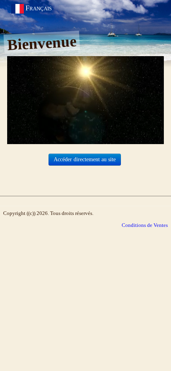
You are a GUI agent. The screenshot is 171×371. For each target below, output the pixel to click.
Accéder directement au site (85, 159)
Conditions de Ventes (145, 225)
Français (39, 8)
